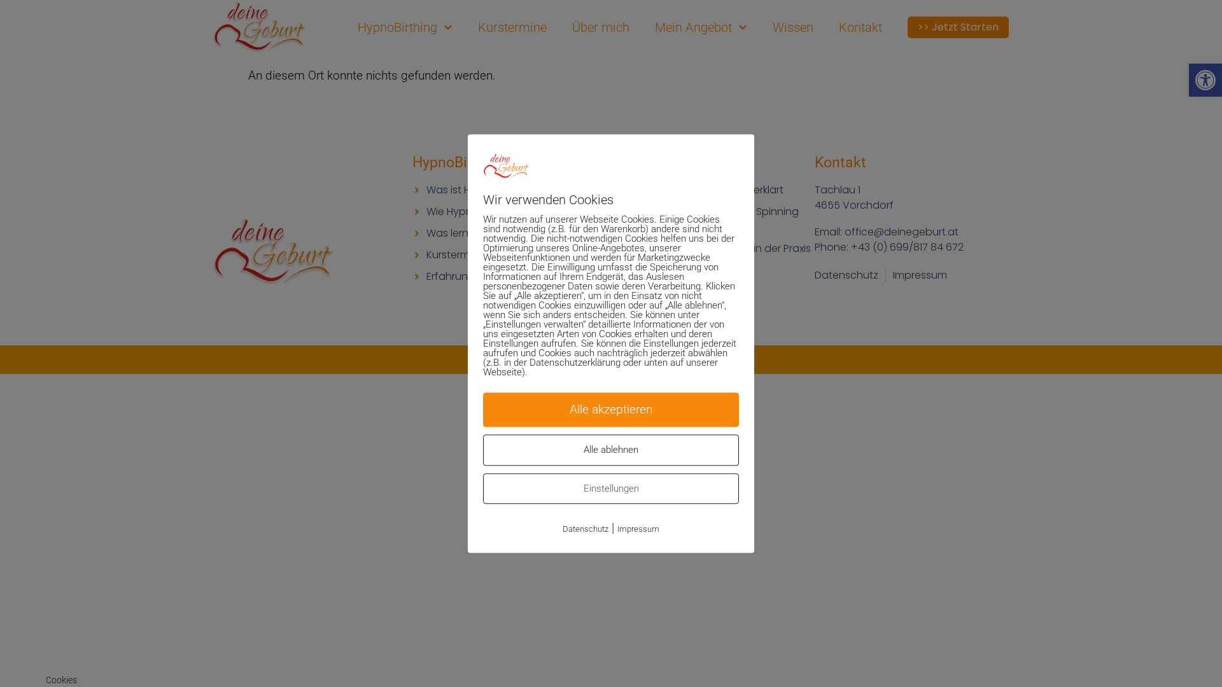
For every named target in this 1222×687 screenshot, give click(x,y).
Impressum (638, 529)
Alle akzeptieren (611, 409)
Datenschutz (585, 529)
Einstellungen (611, 488)
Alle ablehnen (611, 449)
